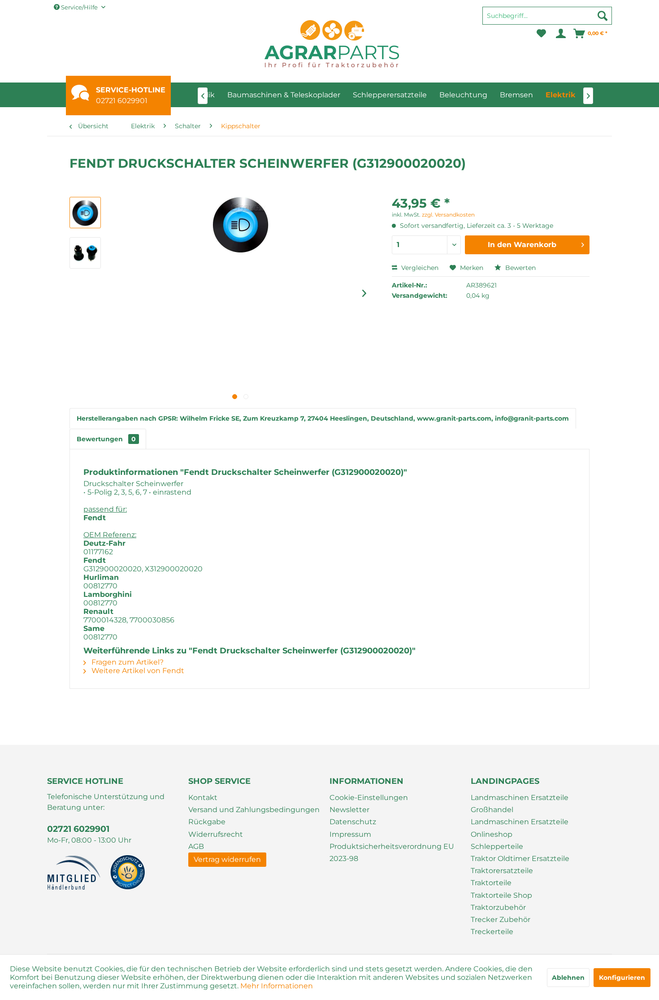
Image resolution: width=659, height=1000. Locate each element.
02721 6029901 (121, 100)
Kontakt (202, 797)
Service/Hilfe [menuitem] (79, 7)
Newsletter (349, 809)
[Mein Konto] (560, 34)
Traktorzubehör (498, 907)
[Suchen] (602, 16)
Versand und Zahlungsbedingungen (254, 809)
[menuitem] (547, 20)
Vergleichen (418, 268)
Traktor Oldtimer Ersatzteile (520, 858)
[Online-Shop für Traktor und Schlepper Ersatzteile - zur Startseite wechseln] (331, 43)
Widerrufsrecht (215, 834)
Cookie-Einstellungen (369, 797)
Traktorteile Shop (501, 895)
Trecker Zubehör (500, 919)
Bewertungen (106, 439)
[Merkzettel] (541, 34)
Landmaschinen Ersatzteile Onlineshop (519, 827)
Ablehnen (568, 978)
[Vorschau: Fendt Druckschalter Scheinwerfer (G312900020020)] (85, 212)
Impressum (350, 834)
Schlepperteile (497, 846)
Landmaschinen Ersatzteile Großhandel (519, 803)
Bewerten (519, 268)
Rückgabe (206, 821)
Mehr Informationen (276, 986)
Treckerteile (492, 931)
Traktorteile (491, 882)
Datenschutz (353, 821)
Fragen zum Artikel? (127, 662)
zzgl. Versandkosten (448, 214)
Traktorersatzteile (502, 870)
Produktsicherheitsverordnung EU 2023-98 (392, 852)
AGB (196, 846)
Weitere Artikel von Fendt (137, 670)
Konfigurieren (622, 978)
